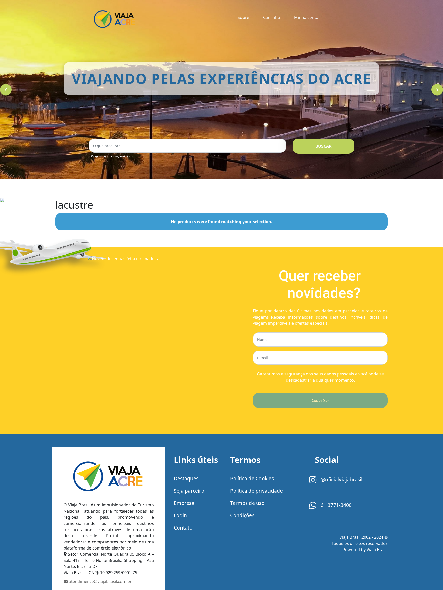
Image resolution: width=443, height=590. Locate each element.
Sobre (243, 17)
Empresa (184, 503)
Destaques (186, 478)
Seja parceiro (189, 490)
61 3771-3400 (335, 505)
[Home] (109, 478)
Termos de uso (247, 503)
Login (180, 515)
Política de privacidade (256, 490)
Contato (183, 527)
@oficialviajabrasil (341, 479)
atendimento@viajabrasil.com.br (100, 581)
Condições (242, 515)
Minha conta (306, 17)
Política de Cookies (252, 478)
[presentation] (6, 90)
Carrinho (271, 17)
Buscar (323, 146)
